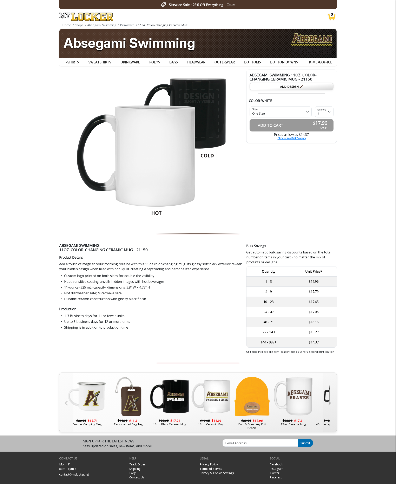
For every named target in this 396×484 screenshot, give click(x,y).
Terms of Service (211, 469)
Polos (154, 62)
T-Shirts (71, 62)
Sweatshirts (99, 62)
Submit (305, 443)
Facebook (276, 464)
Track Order (137, 464)
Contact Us (136, 477)
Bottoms (252, 62)
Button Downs (284, 62)
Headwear (196, 62)
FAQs (133, 473)
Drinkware (130, 62)
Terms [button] (231, 4)
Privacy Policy (209, 464)
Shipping (134, 469)
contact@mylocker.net (74, 474)
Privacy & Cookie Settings (217, 473)
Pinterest (276, 477)
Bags (173, 62)
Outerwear (224, 62)
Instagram (276, 469)
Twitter (274, 473)
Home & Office (320, 62)
